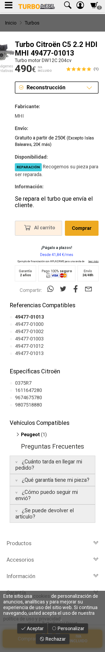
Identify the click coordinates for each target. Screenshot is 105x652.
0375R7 (23, 383)
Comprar (82, 228)
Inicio (10, 23)
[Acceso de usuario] (80, 6)
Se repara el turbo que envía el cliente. (54, 202)
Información (20, 576)
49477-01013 (29, 353)
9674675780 (28, 397)
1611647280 (28, 390)
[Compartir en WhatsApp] (51, 289)
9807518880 (28, 405)
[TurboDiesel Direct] (36, 6)
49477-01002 (29, 331)
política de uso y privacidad (32, 619)
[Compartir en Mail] (88, 289)
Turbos (32, 23)
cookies (41, 596)
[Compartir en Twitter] (64, 289)
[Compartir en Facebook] (77, 289)
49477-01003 (29, 339)
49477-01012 (29, 346)
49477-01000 (29, 324)
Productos (19, 543)
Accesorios (20, 560)
